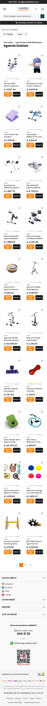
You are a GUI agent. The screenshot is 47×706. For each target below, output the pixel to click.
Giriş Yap (18, 698)
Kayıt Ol (26, 698)
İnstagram (9, 584)
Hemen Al (16, 94)
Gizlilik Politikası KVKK (31, 702)
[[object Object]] (42, 9)
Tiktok (7, 591)
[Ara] (42, 16)
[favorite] (19, 55)
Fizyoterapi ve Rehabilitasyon (29, 42)
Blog (32, 698)
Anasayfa (9, 698)
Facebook (8, 588)
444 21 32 (23, 634)
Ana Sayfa (8, 42)
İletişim (38, 698)
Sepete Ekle (8, 94)
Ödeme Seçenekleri (15, 702)
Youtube (8, 595)
